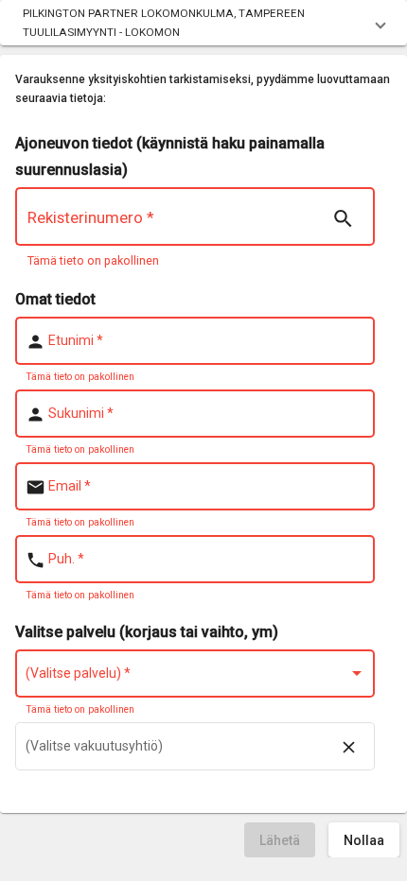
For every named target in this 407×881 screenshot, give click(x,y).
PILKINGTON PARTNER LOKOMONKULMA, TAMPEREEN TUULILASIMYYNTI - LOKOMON (164, 23)
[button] (203, 22)
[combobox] (195, 676)
